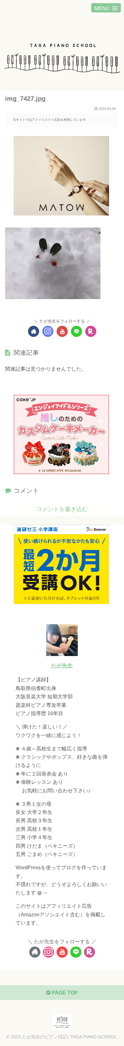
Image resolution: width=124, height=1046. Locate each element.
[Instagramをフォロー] (47, 331)
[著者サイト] (33, 331)
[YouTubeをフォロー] (62, 331)
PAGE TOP (64, 992)
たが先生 (62, 666)
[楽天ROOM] (90, 331)
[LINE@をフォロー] (76, 331)
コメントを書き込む (62, 509)
